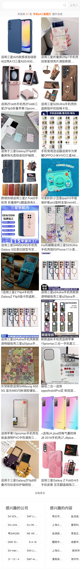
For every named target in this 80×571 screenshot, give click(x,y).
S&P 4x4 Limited (36, 559)
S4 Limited (14, 525)
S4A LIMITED (34, 550)
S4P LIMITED (34, 516)
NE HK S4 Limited (37, 533)
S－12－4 (13, 559)
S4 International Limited (21, 550)
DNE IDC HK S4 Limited (21, 542)
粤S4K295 (13, 533)
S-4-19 (33, 542)
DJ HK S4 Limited (37, 525)
